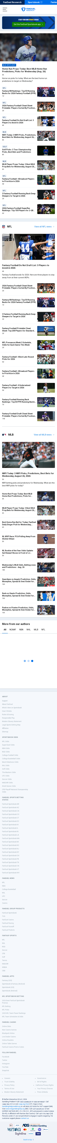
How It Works (7, 711)
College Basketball (9, 889)
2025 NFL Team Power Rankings (14, 1013)
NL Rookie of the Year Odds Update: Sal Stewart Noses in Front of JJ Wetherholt (17, 553)
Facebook (5, 1057)
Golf (3, 957)
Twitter (4, 1060)
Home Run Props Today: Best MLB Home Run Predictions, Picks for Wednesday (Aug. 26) (24, 70)
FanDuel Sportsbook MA (10, 838)
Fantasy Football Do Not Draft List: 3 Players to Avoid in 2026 (18, 121)
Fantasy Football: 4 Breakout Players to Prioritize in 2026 (18, 180)
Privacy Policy (9, 1085)
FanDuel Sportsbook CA (10, 811)
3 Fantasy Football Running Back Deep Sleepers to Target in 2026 (18, 195)
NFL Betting (6, 1006)
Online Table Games (9, 1044)
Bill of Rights (42, 1082)
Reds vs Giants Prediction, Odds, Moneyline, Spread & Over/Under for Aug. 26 (18, 595)
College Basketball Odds (11, 759)
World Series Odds (9, 786)
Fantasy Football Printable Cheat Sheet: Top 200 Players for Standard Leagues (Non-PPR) (18, 330)
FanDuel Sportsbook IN (10, 831)
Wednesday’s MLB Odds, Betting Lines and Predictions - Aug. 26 (19, 566)
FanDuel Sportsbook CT (10, 818)
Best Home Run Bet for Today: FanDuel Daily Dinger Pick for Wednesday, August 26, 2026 (19, 524)
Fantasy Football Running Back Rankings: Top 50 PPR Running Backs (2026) (18, 401)
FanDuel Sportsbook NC (10, 845)
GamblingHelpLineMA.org (11, 1106)
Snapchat (5, 1070)
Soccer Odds (7, 779)
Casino (4, 903)
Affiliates (5, 728)
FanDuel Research (12, 2)
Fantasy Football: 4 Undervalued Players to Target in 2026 (16, 386)
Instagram (6, 1064)
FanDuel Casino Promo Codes (13, 1047)
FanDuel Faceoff (8, 927)
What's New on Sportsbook (12, 708)
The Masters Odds (9, 772)
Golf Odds (5, 769)
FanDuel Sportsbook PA (10, 859)
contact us (25, 1118)
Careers (7, 1078)
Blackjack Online (8, 1033)
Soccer (4, 900)
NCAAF (12, 629)
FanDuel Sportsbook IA (10, 825)
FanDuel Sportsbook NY (10, 852)
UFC (3, 896)
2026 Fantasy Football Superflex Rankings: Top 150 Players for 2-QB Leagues (17, 210)
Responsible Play (8, 718)
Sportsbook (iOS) (8, 987)
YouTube (5, 1067)
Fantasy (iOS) (7, 980)
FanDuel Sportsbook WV (10, 873)
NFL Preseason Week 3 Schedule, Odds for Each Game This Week (16, 343)
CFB (3, 953)
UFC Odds (5, 776)
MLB (36, 629)
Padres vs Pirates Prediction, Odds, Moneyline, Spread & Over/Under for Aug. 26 (18, 610)
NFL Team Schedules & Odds (12, 1017)
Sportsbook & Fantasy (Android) (13, 984)
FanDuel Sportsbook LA (10, 835)
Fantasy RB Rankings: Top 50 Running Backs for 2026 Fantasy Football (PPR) (19, 92)
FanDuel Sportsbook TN (10, 862)
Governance (41, 1078)
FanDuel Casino (8, 920)
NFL (43, 629)
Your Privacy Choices (45, 1089)
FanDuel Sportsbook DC (10, 821)
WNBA (4, 967)
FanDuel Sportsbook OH (10, 855)
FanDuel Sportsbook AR (10, 804)
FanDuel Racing (8, 923)
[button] (28, 24)
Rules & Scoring (8, 714)
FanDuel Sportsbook (9, 913)
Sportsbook (34, 2)
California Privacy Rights (45, 1085)
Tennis (4, 960)
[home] (28, 9)
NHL (29, 629)
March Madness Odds (10, 762)
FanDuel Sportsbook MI (10, 842)
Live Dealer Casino (9, 1037)
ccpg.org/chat (24, 1104)
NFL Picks (5, 1010)
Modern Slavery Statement (11, 721)
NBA (21, 629)
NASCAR (5, 964)
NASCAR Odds (7, 783)
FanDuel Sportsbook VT (10, 869)
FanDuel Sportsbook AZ (10, 807)
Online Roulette (8, 1040)
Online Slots (6, 1026)
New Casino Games (9, 1030)
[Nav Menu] (5, 9)
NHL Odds (5, 765)
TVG (3, 916)
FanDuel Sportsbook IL (10, 828)
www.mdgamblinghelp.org (15, 1109)
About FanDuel (7, 704)
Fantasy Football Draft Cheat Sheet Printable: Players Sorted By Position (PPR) (18, 416)
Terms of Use (9, 1089)
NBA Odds (6, 748)
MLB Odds (6, 752)
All (5, 629)
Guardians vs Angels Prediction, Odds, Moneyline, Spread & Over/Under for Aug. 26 (19, 581)
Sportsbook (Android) (9, 991)
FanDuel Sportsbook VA (10, 866)
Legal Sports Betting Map (11, 725)
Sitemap (5, 732)
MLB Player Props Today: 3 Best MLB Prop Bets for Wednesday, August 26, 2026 (18, 166)
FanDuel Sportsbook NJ (10, 849)
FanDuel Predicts (8, 930)
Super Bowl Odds (8, 745)
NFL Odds (5, 741)
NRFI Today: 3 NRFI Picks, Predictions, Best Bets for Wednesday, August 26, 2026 (19, 137)
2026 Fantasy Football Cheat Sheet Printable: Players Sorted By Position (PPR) (18, 108)
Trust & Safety (9, 1082)
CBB (3, 971)
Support (5, 701)
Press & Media (42, 1092)
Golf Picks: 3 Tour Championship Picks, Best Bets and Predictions (16, 151)
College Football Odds (10, 755)
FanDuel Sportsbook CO (10, 814)
